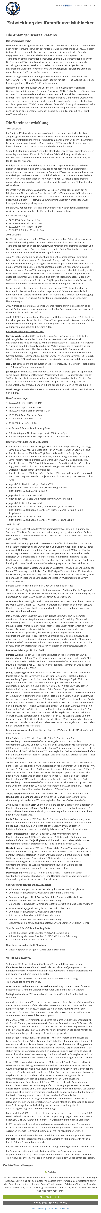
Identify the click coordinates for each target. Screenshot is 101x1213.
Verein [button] (67, 5)
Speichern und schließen (50, 1203)
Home (59, 5)
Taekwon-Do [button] (80, 5)
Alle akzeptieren (50, 1196)
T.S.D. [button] (91, 5)
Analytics (52, 1172)
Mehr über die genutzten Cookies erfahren (50, 1208)
